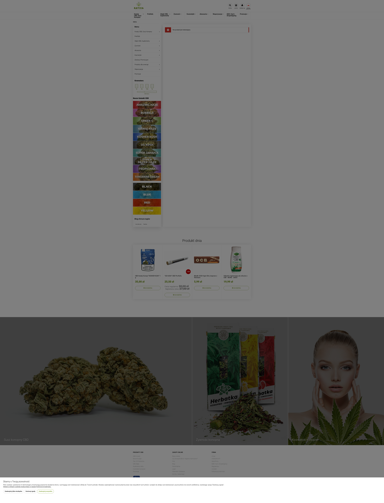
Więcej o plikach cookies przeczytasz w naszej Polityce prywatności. (27, 487)
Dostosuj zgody (30, 491)
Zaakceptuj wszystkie (45, 491)
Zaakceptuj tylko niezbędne (13, 491)
